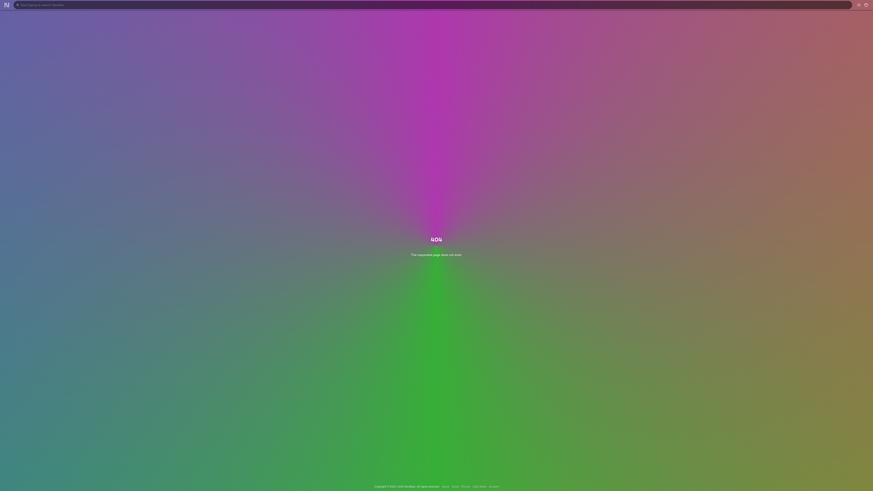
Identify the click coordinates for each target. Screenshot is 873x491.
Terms (455, 486)
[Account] (866, 5)
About (445, 486)
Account (494, 486)
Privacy (465, 486)
